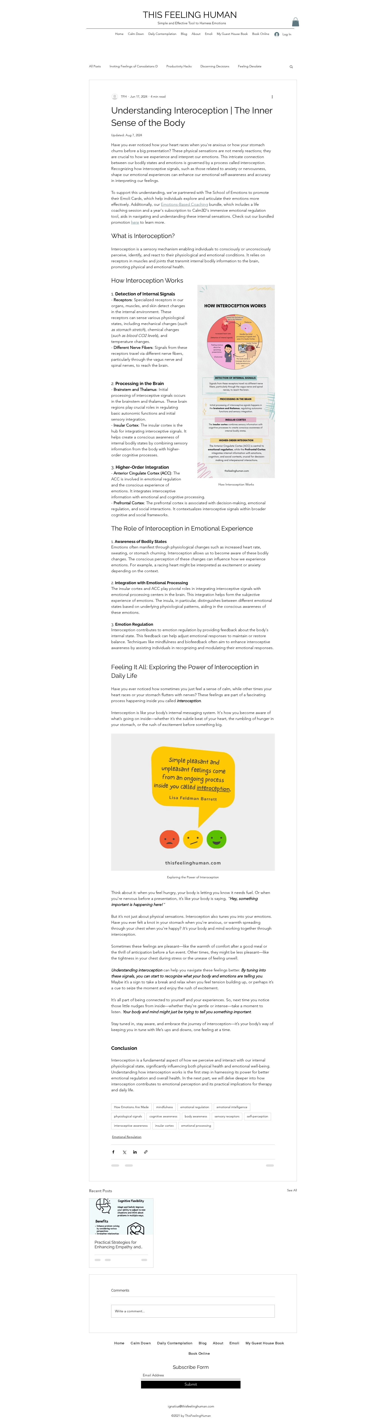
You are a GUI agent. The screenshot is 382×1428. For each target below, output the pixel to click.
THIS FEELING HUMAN (190, 14)
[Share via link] (146, 1152)
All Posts (95, 66)
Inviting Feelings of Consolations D (134, 66)
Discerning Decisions (215, 66)
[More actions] (272, 96)
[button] (295, 21)
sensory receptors (227, 1116)
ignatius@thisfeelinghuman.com (191, 1406)
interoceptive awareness (131, 1126)
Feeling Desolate (250, 66)
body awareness (196, 1116)
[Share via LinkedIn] (135, 1152)
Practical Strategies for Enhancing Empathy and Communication (118, 1244)
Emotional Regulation (126, 1137)
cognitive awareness (163, 1116)
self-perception (257, 1116)
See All (292, 1190)
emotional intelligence (232, 1107)
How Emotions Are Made (131, 1107)
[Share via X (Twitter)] (124, 1152)
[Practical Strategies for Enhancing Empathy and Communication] (121, 1216)
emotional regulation (194, 1107)
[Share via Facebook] (113, 1152)
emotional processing (196, 1126)
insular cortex (164, 1126)
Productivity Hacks (179, 66)
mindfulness (164, 1107)
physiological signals (128, 1116)
